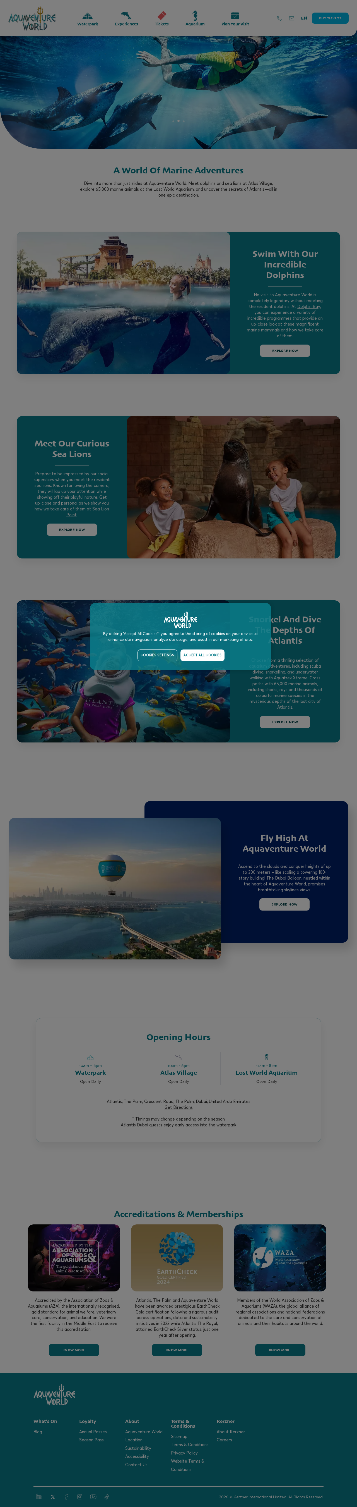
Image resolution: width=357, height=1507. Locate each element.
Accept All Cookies (202, 655)
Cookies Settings (157, 655)
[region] (180, 636)
